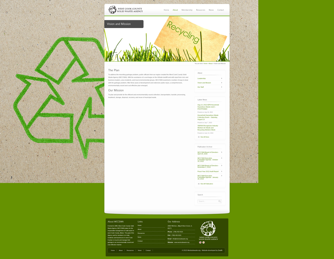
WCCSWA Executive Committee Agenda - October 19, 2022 (208, 159)
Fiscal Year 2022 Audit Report (208, 171)
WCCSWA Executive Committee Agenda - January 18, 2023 (208, 177)
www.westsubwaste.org (181, 242)
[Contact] (221, 9)
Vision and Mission (204, 83)
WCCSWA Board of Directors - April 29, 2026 (208, 153)
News (139, 237)
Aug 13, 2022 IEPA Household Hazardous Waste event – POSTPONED (208, 107)
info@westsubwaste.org (180, 239)
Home (205, 63)
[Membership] (187, 9)
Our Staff (201, 87)
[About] (175, 9)
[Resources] (200, 9)
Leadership (202, 78)
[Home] (166, 9)
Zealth (220, 250)
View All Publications (206, 184)
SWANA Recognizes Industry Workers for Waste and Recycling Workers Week (208, 128)
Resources (141, 233)
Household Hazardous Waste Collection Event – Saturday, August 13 (208, 117)
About (210, 63)
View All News (204, 137)
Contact (140, 241)
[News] (211, 9)
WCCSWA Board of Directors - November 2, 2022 (208, 166)
